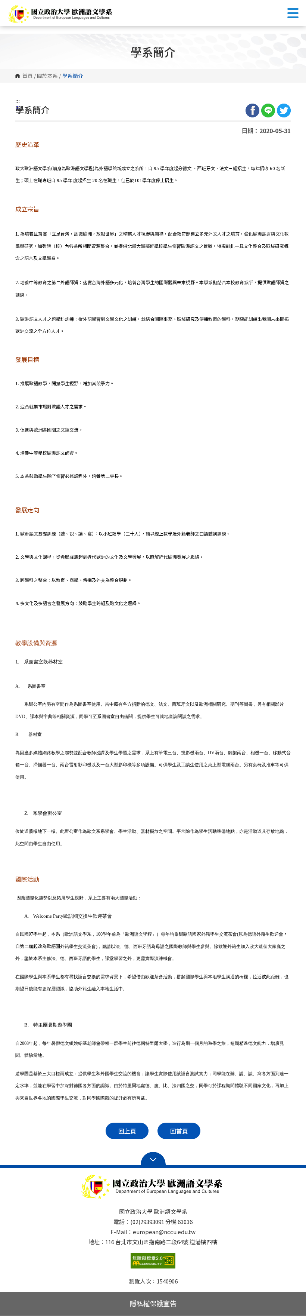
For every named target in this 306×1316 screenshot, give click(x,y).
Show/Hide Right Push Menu (293, 13)
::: (17, 101)
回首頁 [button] (179, 1130)
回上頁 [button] (127, 1130)
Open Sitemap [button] (153, 1159)
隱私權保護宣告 (153, 1303)
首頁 (27, 76)
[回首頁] (61, 13)
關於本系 (47, 76)
